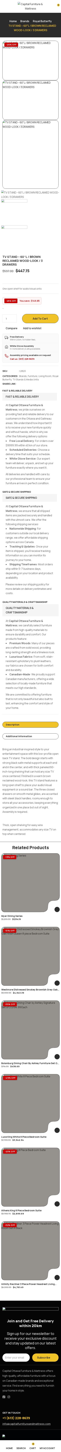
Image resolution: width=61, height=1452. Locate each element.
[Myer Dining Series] (30, 882)
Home (13, 21)
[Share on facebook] (21, 384)
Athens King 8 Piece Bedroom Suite (21, 1210)
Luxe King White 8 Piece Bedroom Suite (23, 1136)
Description (12, 724)
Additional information (19, 736)
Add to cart (40, 318)
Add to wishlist (32, 328)
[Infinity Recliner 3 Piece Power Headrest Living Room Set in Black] (30, 1250)
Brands (24, 21)
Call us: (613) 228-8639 (22, 358)
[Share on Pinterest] (37, 384)
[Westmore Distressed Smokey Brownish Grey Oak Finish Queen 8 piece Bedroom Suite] (30, 956)
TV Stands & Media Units (26, 379)
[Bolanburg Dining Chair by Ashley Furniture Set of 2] (30, 1030)
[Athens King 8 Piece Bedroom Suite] (30, 1177)
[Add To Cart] (57, 909)
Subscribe (43, 1357)
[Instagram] (8, 1396)
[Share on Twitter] (25, 384)
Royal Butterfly (42, 21)
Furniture (32, 376)
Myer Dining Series (11, 916)
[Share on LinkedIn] (29, 384)
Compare (11, 328)
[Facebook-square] (3, 1396)
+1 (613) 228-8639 (16, 1418)
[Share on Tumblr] (33, 384)
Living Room (45, 376)
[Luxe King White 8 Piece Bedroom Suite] (30, 1103)
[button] (56, 7)
